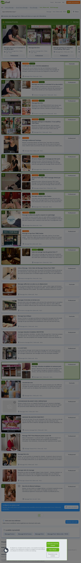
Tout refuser (52, 549)
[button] (6, 550)
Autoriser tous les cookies (52, 544)
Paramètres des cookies (52, 555)
